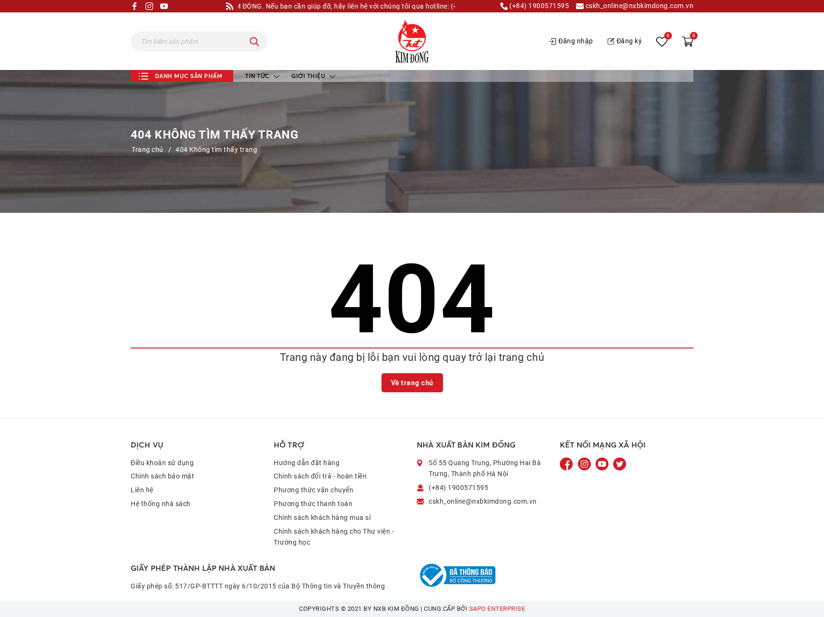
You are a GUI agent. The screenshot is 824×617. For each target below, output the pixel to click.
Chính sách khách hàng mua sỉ (322, 517)
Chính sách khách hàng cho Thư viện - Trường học (334, 537)
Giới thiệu (309, 76)
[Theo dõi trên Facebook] (567, 463)
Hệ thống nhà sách (161, 504)
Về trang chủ (412, 383)
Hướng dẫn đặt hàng (307, 463)
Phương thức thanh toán (313, 504)
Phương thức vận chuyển (313, 490)
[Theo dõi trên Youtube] (602, 463)
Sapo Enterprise (497, 608)
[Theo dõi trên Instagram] (585, 463)
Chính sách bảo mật (162, 476)
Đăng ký (629, 41)
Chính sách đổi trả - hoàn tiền (320, 476)
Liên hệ (142, 490)
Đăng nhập (575, 41)
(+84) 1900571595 (538, 6)
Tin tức (258, 76)
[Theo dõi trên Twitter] (620, 463)
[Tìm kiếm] (254, 41)
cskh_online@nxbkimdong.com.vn (638, 6)
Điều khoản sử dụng (162, 463)
